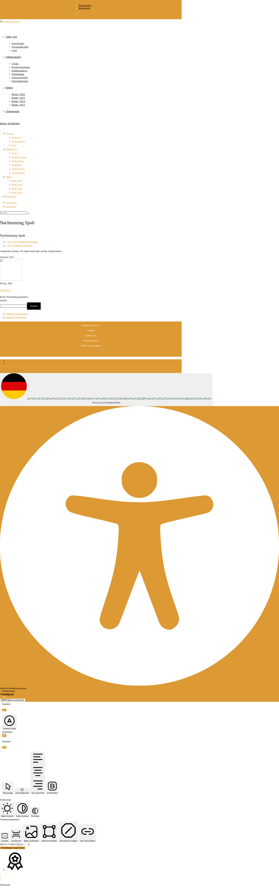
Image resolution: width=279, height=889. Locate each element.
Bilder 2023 (17, 192)
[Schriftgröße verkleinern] (4, 710)
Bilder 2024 (17, 188)
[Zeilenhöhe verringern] (4, 747)
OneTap (18, 694)
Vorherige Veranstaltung (17, 314)
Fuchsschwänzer (19, 157)
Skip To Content (8, 844)
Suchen (3, 300)
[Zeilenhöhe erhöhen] (4, 735)
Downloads (11, 196)
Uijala (14, 153)
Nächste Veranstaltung (16, 317)
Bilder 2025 (17, 184)
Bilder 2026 (17, 181)
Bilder (8, 177)
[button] (214, 402)
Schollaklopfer (18, 173)
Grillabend (5, 290)
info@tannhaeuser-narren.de (90, 351)
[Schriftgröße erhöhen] (4, 698)
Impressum (84, 8)
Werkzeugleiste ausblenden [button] (12, 700)
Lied (14, 145)
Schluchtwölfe (18, 169)
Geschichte (17, 137)
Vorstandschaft (18, 141)
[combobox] (106, 389)
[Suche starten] (28, 213)
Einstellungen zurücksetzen (12, 848)
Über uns (10, 133)
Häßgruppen (11, 149)
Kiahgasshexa (18, 161)
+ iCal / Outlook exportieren (19, 245)
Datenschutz (84, 5)
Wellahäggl (17, 165)
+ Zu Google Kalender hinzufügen (22, 242)
